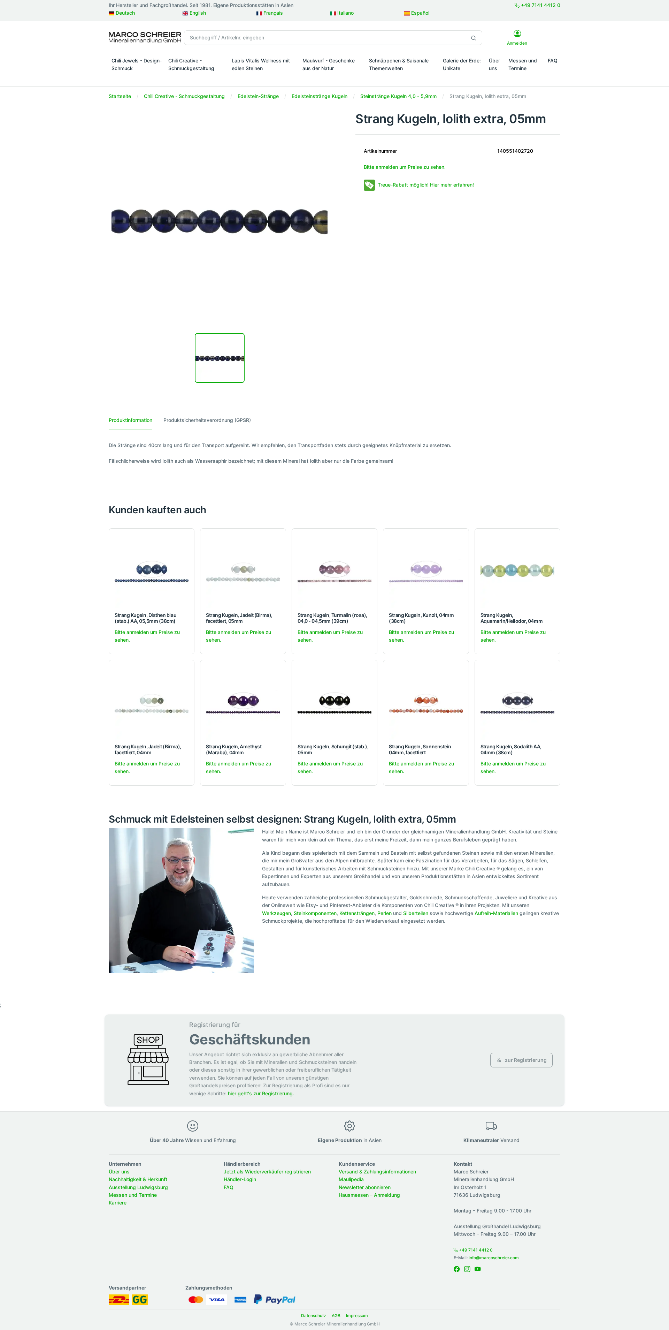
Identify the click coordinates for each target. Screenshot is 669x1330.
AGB (336, 1315)
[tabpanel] (334, 453)
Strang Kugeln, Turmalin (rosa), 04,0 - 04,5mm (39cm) (332, 618)
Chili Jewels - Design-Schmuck (137, 64)
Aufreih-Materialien (496, 913)
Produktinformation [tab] (130, 420)
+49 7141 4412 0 (540, 5)
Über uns (494, 64)
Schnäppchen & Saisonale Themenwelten (399, 64)
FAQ (553, 60)
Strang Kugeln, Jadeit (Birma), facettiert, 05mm (239, 618)
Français (272, 13)
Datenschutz (313, 1315)
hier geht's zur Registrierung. (261, 1093)
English (197, 13)
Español (419, 13)
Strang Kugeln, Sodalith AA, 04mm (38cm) (510, 749)
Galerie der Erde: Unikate (462, 64)
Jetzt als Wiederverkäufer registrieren (267, 1171)
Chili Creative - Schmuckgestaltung (191, 64)
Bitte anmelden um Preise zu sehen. (405, 167)
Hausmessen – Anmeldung (369, 1195)
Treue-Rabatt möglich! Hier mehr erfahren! (426, 185)
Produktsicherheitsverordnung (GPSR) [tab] (207, 420)
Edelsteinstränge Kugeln (319, 96)
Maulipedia (351, 1179)
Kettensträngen (357, 913)
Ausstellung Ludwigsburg (138, 1187)
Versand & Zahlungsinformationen (377, 1171)
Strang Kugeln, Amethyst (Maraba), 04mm (233, 749)
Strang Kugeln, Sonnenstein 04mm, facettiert (420, 749)
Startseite (120, 96)
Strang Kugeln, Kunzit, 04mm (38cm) (421, 618)
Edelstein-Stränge (258, 96)
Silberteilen (415, 913)
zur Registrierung (525, 1060)
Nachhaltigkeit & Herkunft (138, 1179)
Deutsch (124, 13)
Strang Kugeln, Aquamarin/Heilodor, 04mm (511, 618)
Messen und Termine (522, 64)
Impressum (357, 1315)
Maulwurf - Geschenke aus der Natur (328, 64)
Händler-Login (240, 1179)
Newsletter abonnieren (365, 1187)
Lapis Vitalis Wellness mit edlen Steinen (261, 64)
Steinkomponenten (315, 913)
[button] (137, 78)
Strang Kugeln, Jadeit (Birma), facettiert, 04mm (148, 749)
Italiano (345, 13)
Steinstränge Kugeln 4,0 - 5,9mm (398, 96)
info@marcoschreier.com (494, 1257)
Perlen (384, 913)
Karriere (117, 1203)
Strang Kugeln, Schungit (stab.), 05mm (333, 749)
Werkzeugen (276, 913)
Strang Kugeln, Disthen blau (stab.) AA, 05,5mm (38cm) (145, 618)
